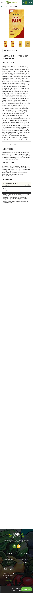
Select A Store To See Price (11, 50)
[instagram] (19, 546)
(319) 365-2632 (8, 580)
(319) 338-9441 (8, 564)
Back (3, 6)
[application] (26, 590)
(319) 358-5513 (24, 564)
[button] (5, 44)
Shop (7, 7)
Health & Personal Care (17, 7)
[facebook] (14, 546)
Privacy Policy (13, 590)
